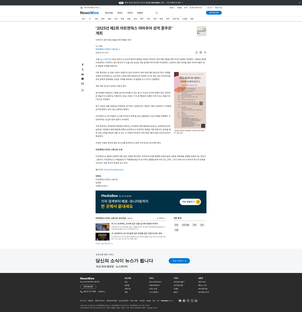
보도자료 (109, 13)
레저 (141, 19)
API (158, 301)
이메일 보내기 (102, 186)
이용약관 (90, 301)
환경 (161, 19)
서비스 (120, 13)
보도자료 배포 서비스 (91, 7)
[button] (196, 52)
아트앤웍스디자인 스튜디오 (108, 49)
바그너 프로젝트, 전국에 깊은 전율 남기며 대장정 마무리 (134, 223)
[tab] (136, 278)
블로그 (172, 7)
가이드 (130, 13)
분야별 (127, 285)
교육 (148, 19)
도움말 (179, 7)
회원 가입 (218, 7)
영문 (192, 19)
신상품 (184, 19)
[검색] (156, 13)
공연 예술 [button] (185, 225)
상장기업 (176, 19)
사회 (154, 19)
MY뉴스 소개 (202, 285)
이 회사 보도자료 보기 (104, 244)
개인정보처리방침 (111, 301)
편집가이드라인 (100, 301)
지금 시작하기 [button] (178, 261)
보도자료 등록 (214, 13)
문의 (185, 7)
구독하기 (161, 218)
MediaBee (164, 301)
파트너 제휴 (133, 301)
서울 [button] (176, 230)
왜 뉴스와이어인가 (155, 282)
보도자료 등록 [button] (88, 287)
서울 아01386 (94, 308)
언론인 (140, 13)
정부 (167, 19)
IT (90, 19)
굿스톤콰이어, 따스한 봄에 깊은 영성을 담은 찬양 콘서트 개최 (136, 233)
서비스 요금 (153, 289)
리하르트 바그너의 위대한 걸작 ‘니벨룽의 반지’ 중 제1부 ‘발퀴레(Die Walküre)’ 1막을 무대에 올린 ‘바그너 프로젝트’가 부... (138, 228)
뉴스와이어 (105, 59)
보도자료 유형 (178, 285)
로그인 (209, 7)
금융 (128, 19)
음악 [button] (194, 225)
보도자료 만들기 (179, 282)
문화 (102, 19)
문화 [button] (176, 225)
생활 (109, 19)
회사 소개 (83, 301)
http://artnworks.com (113, 169)
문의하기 (101, 292)
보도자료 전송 (203, 289)
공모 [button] (202, 225)
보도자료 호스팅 (203, 292)
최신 (83, 19)
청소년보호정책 (123, 301)
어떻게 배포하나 (154, 285)
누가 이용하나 (153, 292)
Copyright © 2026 (151, 308)
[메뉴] (82, 7)
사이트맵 (142, 301)
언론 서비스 (202, 282)
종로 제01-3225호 (144, 305)
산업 (96, 19)
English (148, 301)
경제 (122, 19)
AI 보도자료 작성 (196, 7)
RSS (131, 218)
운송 (135, 19)
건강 (115, 19)
